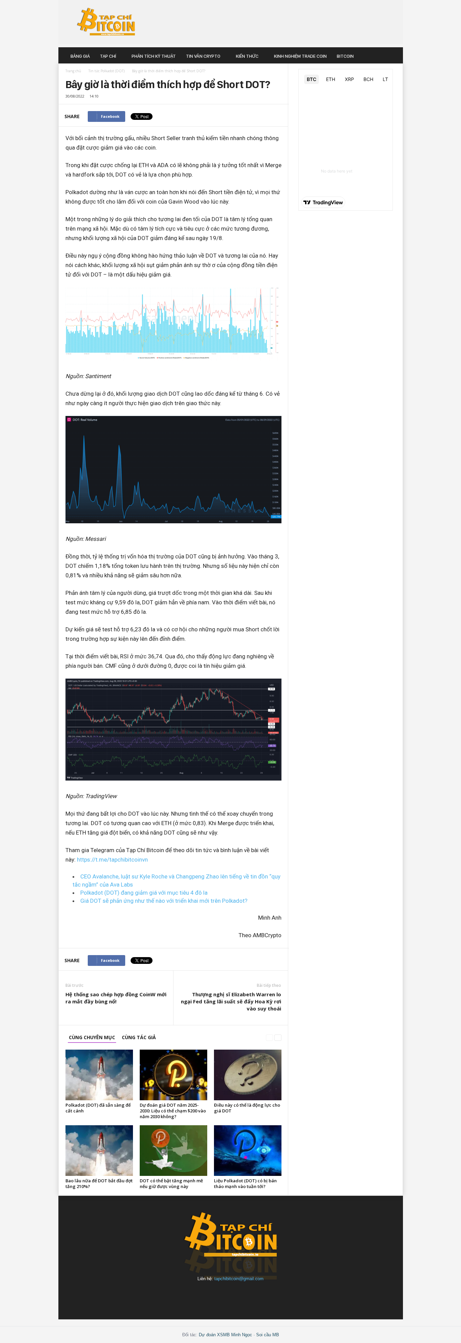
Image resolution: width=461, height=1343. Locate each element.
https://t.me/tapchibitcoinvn (112, 859)
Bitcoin (345, 56)
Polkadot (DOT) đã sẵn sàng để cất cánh (98, 1108)
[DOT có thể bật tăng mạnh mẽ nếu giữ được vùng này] (173, 1150)
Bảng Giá (80, 56)
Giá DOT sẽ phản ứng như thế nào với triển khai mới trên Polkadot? (163, 900)
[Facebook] (184, 1294)
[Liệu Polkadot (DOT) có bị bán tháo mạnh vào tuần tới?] (247, 1150)
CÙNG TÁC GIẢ (139, 1037)
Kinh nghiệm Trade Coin (300, 56)
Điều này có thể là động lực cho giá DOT (247, 1108)
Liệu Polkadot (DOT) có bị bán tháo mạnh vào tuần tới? (245, 1183)
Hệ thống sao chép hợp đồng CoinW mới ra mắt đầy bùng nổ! (115, 998)
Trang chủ (73, 71)
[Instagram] (200, 1294)
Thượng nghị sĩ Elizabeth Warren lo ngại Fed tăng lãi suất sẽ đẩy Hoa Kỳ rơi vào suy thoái (231, 1001)
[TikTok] (262, 1294)
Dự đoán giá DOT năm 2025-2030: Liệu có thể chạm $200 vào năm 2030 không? (173, 1111)
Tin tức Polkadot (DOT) (106, 71)
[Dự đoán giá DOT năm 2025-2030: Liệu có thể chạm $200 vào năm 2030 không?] (173, 1075)
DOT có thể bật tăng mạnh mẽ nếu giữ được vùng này (171, 1183)
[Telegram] (246, 1294)
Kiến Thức (247, 56)
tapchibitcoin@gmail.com (239, 1278)
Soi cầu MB (267, 1334)
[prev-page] (269, 1037)
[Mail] (215, 1294)
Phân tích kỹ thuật (154, 56)
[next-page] (277, 1037)
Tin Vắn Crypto (203, 56)
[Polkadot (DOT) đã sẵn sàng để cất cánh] (99, 1075)
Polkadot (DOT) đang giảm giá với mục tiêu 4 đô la (144, 892)
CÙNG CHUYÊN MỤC (92, 1037)
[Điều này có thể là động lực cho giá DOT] (247, 1075)
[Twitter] (277, 1294)
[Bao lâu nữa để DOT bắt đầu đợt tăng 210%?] (99, 1150)
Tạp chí (108, 56)
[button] (392, 56)
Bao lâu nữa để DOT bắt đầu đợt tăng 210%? (99, 1183)
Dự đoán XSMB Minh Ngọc (225, 1334)
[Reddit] (231, 1294)
